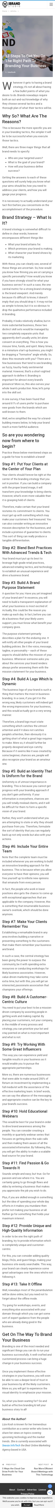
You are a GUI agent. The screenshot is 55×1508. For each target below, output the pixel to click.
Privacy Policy (27, 1494)
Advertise (32, 1490)
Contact (21, 1490)
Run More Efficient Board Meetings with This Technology (42, 1471)
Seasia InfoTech (11, 1445)
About (12, 1490)
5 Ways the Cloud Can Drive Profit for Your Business (13, 1471)
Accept (27, 1505)
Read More (39, 1505)
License (42, 1490)
